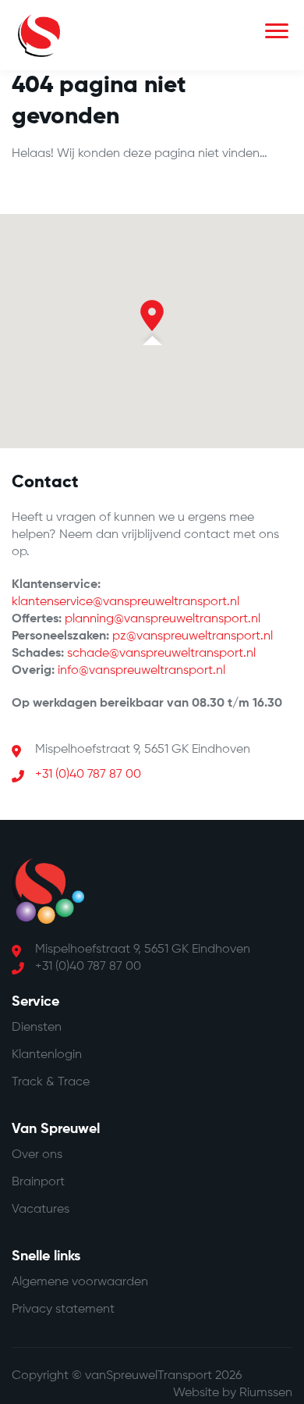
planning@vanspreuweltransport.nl (162, 619)
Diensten (37, 1027)
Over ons (37, 1155)
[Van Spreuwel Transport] (39, 35)
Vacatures (40, 1209)
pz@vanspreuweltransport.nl (192, 636)
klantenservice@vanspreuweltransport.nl (125, 602)
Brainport (38, 1182)
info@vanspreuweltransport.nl (141, 671)
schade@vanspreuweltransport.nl (161, 653)
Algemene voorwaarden (80, 1282)
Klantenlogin (47, 1055)
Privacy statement (63, 1309)
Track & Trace (51, 1082)
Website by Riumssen (232, 1393)
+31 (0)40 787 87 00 (88, 774)
